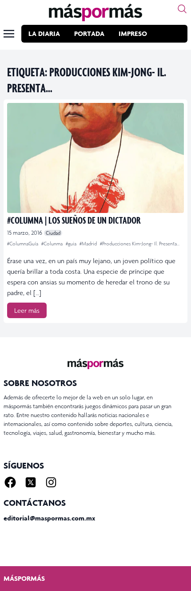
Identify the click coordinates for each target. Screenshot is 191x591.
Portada (89, 33)
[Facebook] (10, 482)
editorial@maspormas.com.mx (49, 518)
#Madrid (89, 243)
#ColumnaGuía (23, 243)
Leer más (27, 310)
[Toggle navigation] (9, 33)
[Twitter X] (30, 482)
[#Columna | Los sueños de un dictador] (95, 158)
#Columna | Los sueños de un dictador (74, 220)
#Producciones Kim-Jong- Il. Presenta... (139, 243)
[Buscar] (182, 9)
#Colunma (52, 243)
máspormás (24, 578)
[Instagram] (51, 482)
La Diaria (44, 33)
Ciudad (53, 233)
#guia (72, 243)
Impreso (133, 33)
